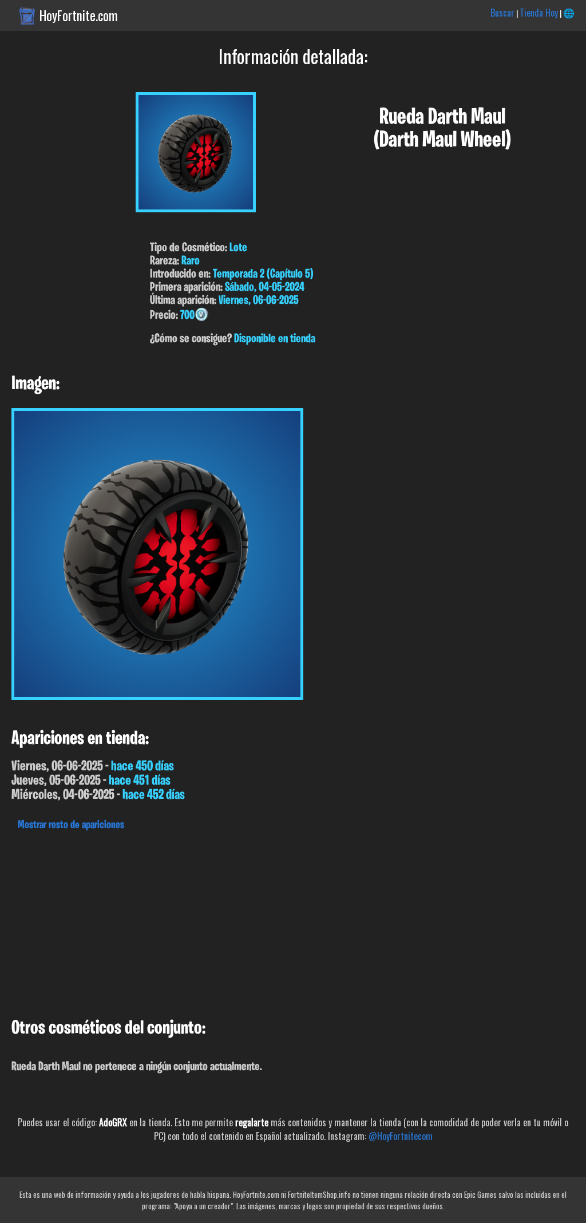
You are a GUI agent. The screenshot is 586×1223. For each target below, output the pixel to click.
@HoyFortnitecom (401, 1136)
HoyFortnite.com (78, 15)
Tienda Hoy (539, 12)
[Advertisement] (293, 921)
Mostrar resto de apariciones (71, 825)
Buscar (502, 12)
